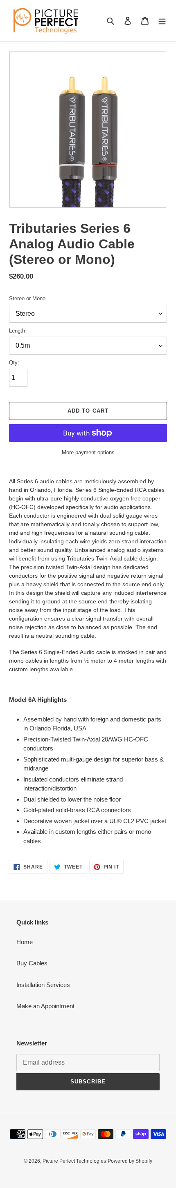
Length (17, 331)
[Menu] (162, 20)
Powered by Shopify (130, 1161)
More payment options (88, 452)
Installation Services (43, 984)
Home (24, 941)
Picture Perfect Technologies (74, 1161)
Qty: (14, 363)
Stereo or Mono (27, 298)
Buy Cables (31, 963)
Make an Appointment (45, 1006)
